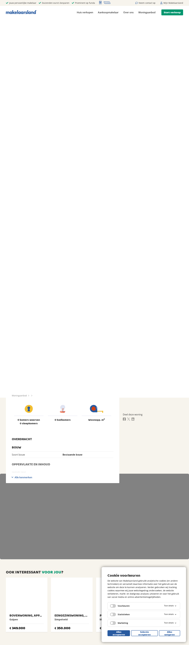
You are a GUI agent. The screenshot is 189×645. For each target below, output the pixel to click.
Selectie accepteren (144, 633)
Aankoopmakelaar (108, 12)
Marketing (123, 623)
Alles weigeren (169, 633)
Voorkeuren (124, 605)
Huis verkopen (85, 12)
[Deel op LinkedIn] (132, 419)
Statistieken (124, 614)
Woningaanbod (146, 12)
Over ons (128, 12)
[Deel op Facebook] (124, 419)
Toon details (169, 606)
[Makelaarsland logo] (21, 12)
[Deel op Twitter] (128, 419)
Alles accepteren (119, 633)
